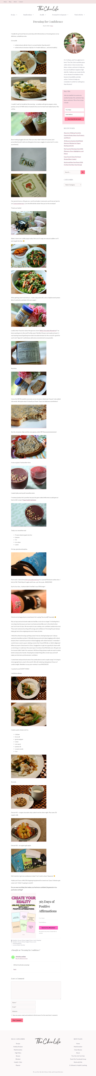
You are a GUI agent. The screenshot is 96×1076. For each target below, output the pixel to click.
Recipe (13, 15)
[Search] (83, 172)
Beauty (18, 1056)
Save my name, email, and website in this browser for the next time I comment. (35, 1015)
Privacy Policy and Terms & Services (54, 1072)
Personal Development (59, 15)
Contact (21, 1)
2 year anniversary (18, 203)
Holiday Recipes (18, 1046)
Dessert (20, 940)
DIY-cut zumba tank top (32, 579)
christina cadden (21, 956)
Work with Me (78, 15)
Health (42, 15)
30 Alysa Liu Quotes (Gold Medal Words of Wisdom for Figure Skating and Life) (73, 143)
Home (5, 1)
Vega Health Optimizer (29, 500)
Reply (14, 969)
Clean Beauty (78, 1050)
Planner (18, 1065)
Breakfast (15, 940)
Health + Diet (18, 1062)
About (15, 1)
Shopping (39, 940)
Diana (51, 25)
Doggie (27, 940)
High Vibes (18, 1053)
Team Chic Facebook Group (78, 1059)
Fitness (31, 940)
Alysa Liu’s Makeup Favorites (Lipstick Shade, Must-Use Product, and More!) (74, 135)
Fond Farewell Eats (17, 943)
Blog (10, 1)
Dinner (23, 940)
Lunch (34, 940)
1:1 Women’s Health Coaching (78, 1065)
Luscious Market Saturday (19, 945)
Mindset (18, 1059)
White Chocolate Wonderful (48, 330)
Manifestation (27, 15)
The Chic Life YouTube (78, 1056)
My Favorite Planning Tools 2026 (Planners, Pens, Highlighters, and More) (73, 151)
